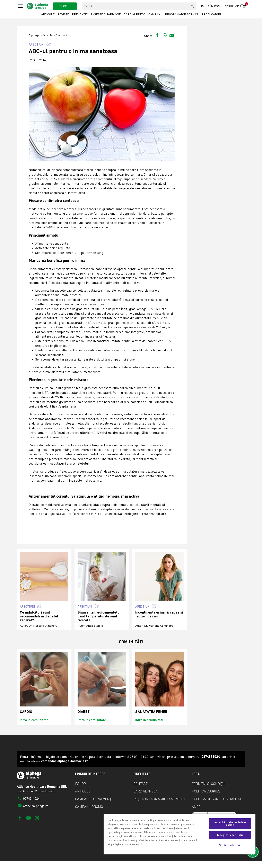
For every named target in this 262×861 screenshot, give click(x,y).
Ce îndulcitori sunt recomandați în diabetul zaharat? (39, 616)
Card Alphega (135, 14)
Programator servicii (182, 14)
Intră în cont (211, 6)
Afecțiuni (61, 35)
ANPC (196, 807)
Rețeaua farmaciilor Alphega (159, 799)
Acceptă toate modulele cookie (230, 824)
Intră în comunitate (34, 720)
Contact (140, 784)
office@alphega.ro (35, 806)
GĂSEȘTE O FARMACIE (105, 14)
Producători (211, 14)
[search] (192, 6)
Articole (48, 14)
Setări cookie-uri (230, 845)
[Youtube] (28, 818)
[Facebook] (20, 818)
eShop (80, 784)
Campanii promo (89, 807)
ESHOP (63, 6)
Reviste (63, 14)
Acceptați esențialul (230, 835)
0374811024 (31, 798)
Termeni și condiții (208, 784)
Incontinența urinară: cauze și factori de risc (159, 614)
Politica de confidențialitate (217, 799)
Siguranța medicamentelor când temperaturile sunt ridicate (99, 616)
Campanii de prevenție (94, 799)
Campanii (155, 14)
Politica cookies (206, 791)
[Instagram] (37, 818)
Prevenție (80, 14)
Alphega (34, 35)
